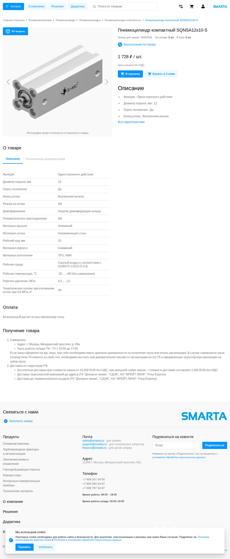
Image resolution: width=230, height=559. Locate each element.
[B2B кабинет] (203, 6)
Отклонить (45, 547)
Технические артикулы (18, 491)
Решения (57, 6)
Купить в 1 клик (164, 73)
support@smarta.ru (94, 444)
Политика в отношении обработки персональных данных (87, 539)
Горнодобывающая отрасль (21, 469)
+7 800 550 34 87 (93, 483)
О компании (36, 6)
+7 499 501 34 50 (93, 479)
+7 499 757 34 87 (93, 488)
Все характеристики (131, 122)
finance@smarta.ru (94, 447)
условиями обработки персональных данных (178, 457)
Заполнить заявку (21, 421)
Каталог (16, 6)
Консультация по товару (140, 44)
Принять (24, 547)
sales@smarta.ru (93, 440)
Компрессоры (12, 475)
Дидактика (78, 6)
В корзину (132, 73)
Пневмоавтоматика (16, 443)
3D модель (18, 31)
